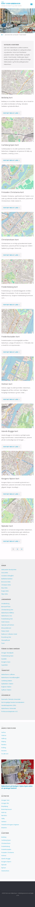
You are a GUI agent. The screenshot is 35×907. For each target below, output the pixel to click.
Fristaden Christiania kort (12, 192)
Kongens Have (5, 662)
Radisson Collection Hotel (9, 634)
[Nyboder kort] (17, 510)
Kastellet (4, 659)
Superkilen (4, 665)
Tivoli (2, 643)
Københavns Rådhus (7, 613)
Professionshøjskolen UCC (9, 711)
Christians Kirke (6, 585)
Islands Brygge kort (9, 431)
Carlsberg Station (6, 681)
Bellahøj (3, 837)
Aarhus (3, 732)
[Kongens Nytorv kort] (17, 463)
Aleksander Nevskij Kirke (8, 569)
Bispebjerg (4, 806)
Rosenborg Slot (6, 637)
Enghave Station (6, 687)
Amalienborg (5, 603)
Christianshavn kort (10, 239)
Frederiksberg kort (9, 287)
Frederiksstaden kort (10, 336)
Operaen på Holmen (7, 625)
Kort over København (10, 3)
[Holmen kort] (17, 368)
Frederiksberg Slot (7, 619)
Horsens (4, 751)
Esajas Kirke (5, 591)
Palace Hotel (5, 631)
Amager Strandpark (7, 653)
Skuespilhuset (5, 640)
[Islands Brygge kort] (17, 416)
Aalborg (3, 738)
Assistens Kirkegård (7, 576)
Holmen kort (6, 384)
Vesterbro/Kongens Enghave (10, 824)
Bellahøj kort (7, 97)
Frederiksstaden (6, 849)
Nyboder (4, 865)
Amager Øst (5, 803)
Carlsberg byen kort (10, 145)
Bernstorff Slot (5, 606)
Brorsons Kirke (5, 582)
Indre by (3, 812)
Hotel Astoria (5, 622)
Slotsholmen (5, 871)
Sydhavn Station (6, 690)
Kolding (3, 747)
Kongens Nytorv (6, 861)
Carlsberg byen (6, 840)
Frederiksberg (5, 846)
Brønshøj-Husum (6, 809)
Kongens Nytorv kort (10, 478)
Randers (3, 744)
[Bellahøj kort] (17, 82)
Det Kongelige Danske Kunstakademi (12, 702)
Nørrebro (4, 815)
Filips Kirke (4, 594)
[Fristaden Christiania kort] (17, 177)
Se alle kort (4, 754)
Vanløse (3, 821)
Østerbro (4, 828)
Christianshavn (5, 843)
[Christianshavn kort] (17, 224)
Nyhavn (3, 868)
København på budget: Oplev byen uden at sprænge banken (16, 787)
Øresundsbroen (6, 628)
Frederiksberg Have (7, 656)
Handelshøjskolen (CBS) (8, 705)
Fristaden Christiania (7, 852)
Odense (3, 735)
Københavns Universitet (8, 708)
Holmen (3, 855)
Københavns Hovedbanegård (10, 677)
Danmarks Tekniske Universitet (10, 699)
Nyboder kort (7, 526)
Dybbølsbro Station (7, 684)
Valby (3, 818)
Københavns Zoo (6, 616)
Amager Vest (5, 800)
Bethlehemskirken (6, 579)
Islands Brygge (5, 858)
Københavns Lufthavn (8, 674)
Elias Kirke (4, 588)
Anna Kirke (4, 572)
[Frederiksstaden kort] (17, 321)
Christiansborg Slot (7, 610)
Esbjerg (3, 741)
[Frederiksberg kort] (17, 271)
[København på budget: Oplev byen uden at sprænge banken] (17, 771)
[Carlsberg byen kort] (17, 129)
